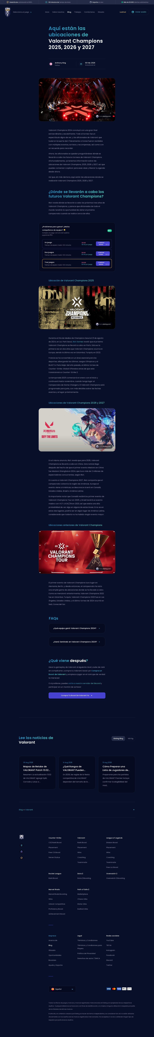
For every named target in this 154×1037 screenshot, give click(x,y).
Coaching (81, 857)
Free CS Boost (54, 852)
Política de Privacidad (86, 953)
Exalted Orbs (82, 909)
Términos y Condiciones (87, 940)
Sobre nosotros (58, 12)
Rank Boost (82, 842)
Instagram (110, 950)
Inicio (47, 12)
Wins (79, 852)
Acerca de (53, 940)
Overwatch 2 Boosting (115, 878)
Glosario (101, 12)
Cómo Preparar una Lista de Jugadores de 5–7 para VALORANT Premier (115, 768)
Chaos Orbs (82, 899)
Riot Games (78, 341)
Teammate (82, 862)
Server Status (54, 857)
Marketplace (82, 894)
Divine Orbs (82, 904)
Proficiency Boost (56, 909)
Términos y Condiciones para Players (89, 947)
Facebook (110, 955)
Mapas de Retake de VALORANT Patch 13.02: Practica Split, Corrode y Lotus (37, 768)
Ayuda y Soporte (56, 965)
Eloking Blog (118, 738)
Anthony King (60, 63)
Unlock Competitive (57, 904)
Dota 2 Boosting (84, 878)
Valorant (29, 809)
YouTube (110, 940)
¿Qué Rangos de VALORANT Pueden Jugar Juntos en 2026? (76, 768)
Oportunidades (55, 955)
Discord (109, 960)
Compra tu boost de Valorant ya (75, 695)
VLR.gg (130, 738)
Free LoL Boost (112, 867)
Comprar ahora (103, 243)
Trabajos (77, 12)
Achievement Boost (57, 914)
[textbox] (62, 989)
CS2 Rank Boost (55, 842)
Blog (69, 12)
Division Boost (112, 842)
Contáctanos (89, 12)
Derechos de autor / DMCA (88, 958)
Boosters (52, 960)
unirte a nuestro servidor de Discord (84, 683)
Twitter (109, 965)
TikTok (108, 945)
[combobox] (62, 989)
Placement (53, 847)
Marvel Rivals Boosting (58, 894)
